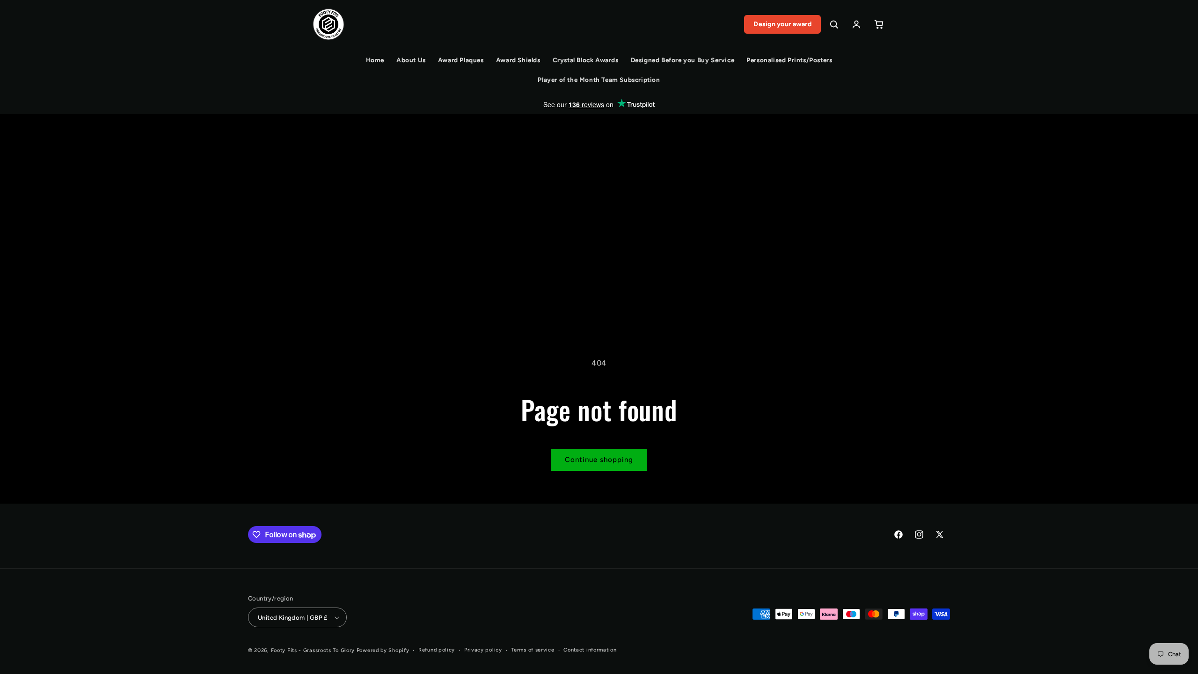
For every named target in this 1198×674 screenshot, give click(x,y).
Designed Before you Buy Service (683, 60)
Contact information (589, 650)
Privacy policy (483, 650)
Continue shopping (599, 459)
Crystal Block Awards (586, 60)
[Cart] (878, 24)
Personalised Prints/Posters (789, 60)
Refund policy (436, 650)
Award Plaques (461, 60)
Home (375, 60)
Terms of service (532, 650)
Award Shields (518, 60)
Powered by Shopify (383, 650)
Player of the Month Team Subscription (599, 79)
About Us (411, 60)
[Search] (834, 24)
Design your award (782, 24)
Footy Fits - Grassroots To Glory (313, 650)
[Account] (856, 24)
